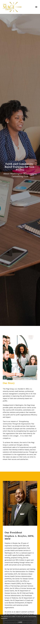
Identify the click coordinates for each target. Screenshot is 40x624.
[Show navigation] (36, 7)
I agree (20, 622)
